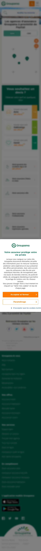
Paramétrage (19, 302)
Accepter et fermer (19, 295)
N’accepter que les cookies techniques (21, 308)
